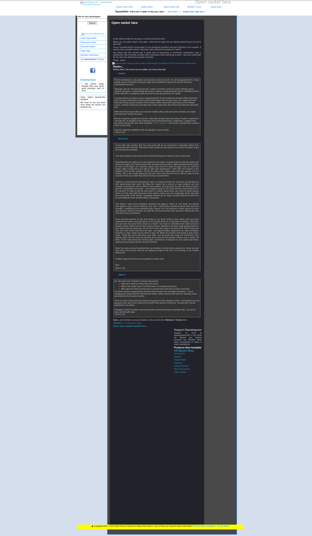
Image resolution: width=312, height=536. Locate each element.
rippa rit (122, 275)
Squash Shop (216, 7)
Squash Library (146, 7)
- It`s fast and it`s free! (127, 323)
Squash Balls (180, 360)
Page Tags (85, 51)
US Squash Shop (184, 350)
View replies (172, 12)
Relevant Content (88, 42)
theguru (122, 73)
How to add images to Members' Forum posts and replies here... (169, 63)
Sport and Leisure (182, 369)
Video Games (180, 372)
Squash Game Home (124, 7)
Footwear (178, 363)
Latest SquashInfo (89, 38)
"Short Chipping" (160, 123)
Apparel (177, 357)
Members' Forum (194, 7)
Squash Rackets (181, 366)
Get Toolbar (92, 59)
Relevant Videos (88, 46)
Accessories (179, 353)
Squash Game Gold (171, 7)
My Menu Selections (90, 55)
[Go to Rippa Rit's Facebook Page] (93, 73)
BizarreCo (123, 139)
